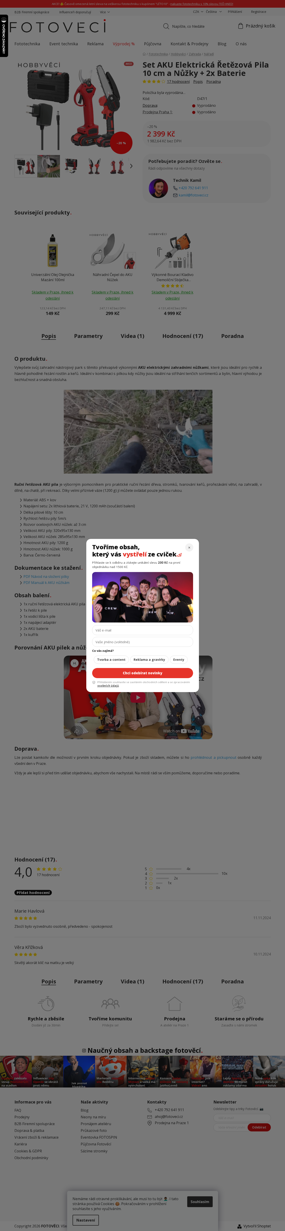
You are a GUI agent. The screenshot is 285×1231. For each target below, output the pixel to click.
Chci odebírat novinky (142, 673)
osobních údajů (108, 685)
